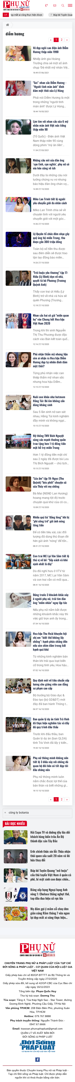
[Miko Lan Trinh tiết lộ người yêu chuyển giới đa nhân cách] (18, 204)
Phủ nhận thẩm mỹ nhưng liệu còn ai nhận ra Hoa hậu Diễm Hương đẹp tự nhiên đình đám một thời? (50, 360)
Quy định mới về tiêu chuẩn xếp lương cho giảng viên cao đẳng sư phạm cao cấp (51, 684)
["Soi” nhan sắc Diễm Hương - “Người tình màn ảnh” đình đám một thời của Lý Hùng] (18, 88)
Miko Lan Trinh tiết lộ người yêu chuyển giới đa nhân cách (50, 201)
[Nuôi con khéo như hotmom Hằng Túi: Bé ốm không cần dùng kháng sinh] (18, 402)
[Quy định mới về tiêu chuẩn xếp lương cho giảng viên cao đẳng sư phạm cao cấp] (18, 685)
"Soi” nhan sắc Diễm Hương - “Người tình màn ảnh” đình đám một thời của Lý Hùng (49, 86)
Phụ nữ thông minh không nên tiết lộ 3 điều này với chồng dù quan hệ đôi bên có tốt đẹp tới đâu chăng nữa (50, 764)
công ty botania (19, 812)
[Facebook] (37, 1059)
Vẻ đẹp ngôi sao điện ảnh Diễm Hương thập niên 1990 (50, 50)
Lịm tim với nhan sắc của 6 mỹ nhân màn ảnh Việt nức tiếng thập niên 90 (50, 125)
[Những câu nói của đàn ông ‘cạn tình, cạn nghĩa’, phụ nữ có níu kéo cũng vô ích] (18, 165)
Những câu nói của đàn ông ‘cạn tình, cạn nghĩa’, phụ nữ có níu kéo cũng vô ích (51, 164)
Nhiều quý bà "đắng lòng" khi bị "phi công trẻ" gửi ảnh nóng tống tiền (51, 521)
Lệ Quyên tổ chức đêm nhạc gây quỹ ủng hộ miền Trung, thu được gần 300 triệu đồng (51, 238)
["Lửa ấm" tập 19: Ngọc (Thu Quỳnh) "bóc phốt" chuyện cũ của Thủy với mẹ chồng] (18, 484)
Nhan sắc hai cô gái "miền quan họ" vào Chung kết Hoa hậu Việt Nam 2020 (51, 319)
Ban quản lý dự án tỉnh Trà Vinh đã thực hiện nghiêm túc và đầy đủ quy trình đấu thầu (51, 723)
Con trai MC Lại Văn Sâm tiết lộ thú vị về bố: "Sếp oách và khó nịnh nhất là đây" (51, 560)
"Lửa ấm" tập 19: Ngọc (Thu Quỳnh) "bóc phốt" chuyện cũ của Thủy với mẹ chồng (49, 482)
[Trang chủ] (7, 25)
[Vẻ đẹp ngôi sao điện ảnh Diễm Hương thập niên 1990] (18, 53)
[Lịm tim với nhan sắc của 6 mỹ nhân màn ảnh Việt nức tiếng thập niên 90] (18, 127)
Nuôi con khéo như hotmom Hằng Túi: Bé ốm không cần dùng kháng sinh (49, 401)
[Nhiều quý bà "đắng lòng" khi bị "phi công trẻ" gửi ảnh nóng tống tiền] (18, 522)
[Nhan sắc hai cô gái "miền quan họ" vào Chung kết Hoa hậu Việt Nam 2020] (18, 320)
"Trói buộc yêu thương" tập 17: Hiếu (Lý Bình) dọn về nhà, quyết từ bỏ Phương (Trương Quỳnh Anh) (50, 278)
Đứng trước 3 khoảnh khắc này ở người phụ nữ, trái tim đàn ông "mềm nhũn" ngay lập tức (50, 599)
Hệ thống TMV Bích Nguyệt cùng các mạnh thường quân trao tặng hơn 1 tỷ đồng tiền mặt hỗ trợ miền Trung (49, 441)
